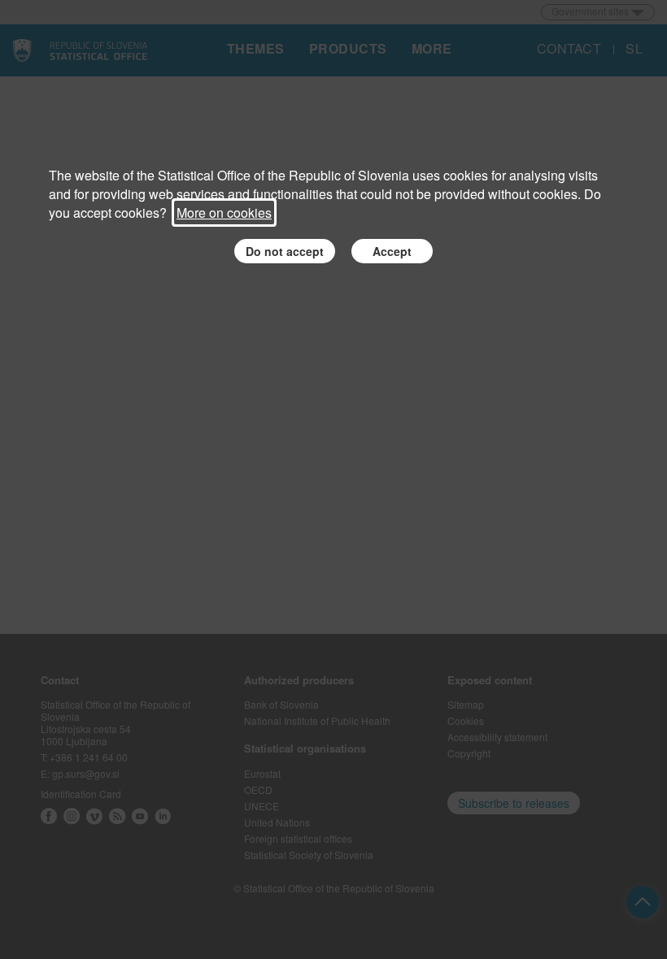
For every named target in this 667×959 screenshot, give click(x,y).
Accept (392, 251)
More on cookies (224, 212)
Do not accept (285, 251)
